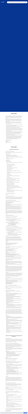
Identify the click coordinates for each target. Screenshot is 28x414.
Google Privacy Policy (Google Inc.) (9, 283)
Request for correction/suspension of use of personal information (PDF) (12, 355)
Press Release (14, 2)
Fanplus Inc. (3, 2)
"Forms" (11, 254)
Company (11, 2)
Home (9, 2)
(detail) (13, 221)
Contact (23, 2)
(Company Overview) (16, 235)
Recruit (21, 2)
